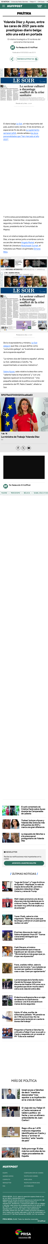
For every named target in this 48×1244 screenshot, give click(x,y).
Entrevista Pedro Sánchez (19, 1)
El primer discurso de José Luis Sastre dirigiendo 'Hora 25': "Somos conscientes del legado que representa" (29, 935)
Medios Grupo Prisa (24, 1237)
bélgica (27, 493)
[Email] (29, 448)
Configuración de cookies (33, 1173)
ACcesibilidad (29, 1186)
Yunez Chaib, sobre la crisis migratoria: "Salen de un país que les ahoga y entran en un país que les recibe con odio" (30, 919)
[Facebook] (18, 448)
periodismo (15, 493)
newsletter (7, 1183)
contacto (6, 1179)
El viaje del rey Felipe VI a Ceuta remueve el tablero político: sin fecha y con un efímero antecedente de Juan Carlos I (33, 1114)
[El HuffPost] (14, 6)
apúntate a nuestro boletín (24, 863)
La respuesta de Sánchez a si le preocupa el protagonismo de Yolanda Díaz (33, 837)
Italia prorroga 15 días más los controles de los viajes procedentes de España (33, 1152)
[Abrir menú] (3, 6)
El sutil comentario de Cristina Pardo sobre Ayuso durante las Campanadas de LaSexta (33, 810)
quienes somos (8, 1176)
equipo (5, 1173)
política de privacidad (32, 1183)
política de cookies (31, 1176)
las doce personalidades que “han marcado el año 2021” (21, 136)
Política (24, 13)
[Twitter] (23, 448)
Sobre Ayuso (9, 371)
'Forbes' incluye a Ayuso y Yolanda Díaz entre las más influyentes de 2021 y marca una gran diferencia (33, 823)
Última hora (39, 6)
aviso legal (28, 1179)
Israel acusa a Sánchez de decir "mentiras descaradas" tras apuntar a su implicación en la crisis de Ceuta (34, 1095)
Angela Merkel (27, 242)
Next (43, 413)
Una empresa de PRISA (24, 1232)
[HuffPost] (10, 1166)
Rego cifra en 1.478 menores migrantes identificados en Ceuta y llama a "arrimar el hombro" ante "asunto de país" (34, 1134)
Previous (4, 413)
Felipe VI (33, 1)
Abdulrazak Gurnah (29, 245)
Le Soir (19, 123)
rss (4, 1186)
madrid (4, 493)
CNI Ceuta (41, 1)
